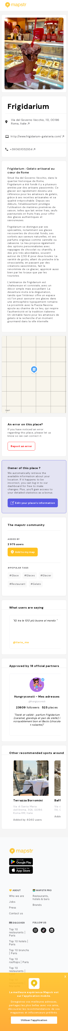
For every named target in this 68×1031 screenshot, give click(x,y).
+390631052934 (21, 149)
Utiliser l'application (34, 1020)
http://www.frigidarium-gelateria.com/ (36, 136)
